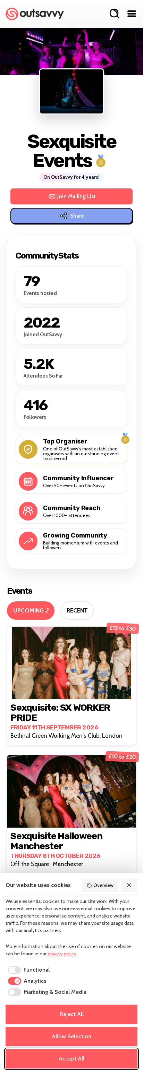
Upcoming (30, 610)
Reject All (72, 1014)
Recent (77, 610)
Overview (103, 885)
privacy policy (62, 953)
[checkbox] (28, 970)
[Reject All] (129, 885)
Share (77, 216)
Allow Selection (71, 1036)
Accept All (71, 1058)
